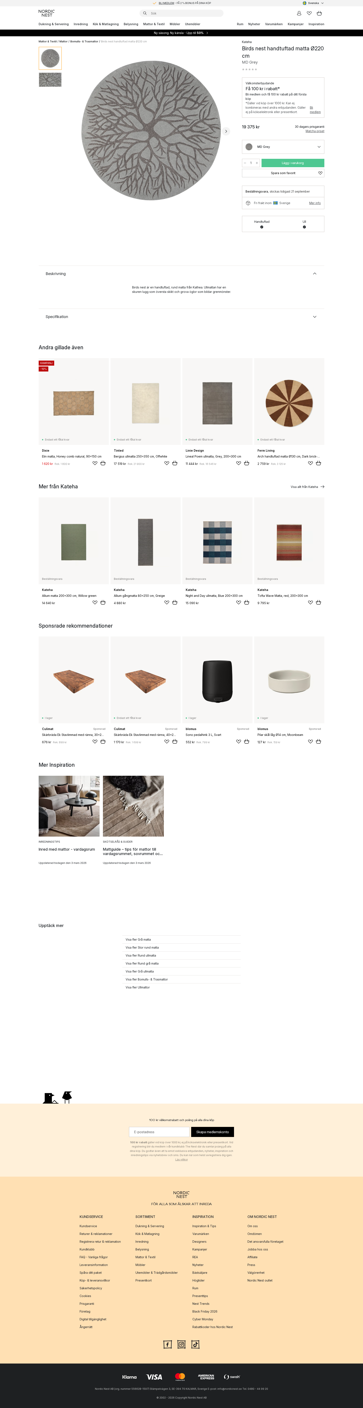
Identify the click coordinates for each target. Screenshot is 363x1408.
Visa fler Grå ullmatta (140, 971)
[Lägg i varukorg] (102, 462)
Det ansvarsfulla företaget (265, 1241)
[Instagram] (181, 1344)
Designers (199, 1241)
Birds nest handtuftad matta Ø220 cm (124, 41)
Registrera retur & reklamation (100, 1241)
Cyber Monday (202, 1319)
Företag (85, 1311)
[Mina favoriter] (309, 13)
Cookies (85, 1296)
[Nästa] (226, 131)
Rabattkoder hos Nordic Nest (212, 1327)
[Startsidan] (47, 13)
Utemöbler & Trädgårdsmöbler (156, 1272)
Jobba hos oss (257, 1249)
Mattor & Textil (154, 24)
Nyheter (254, 24)
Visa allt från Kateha (304, 487)
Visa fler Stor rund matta (142, 947)
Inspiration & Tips (204, 1226)
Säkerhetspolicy (91, 1288)
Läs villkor (181, 1159)
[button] (249, 69)
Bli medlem (315, 110)
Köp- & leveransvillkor (95, 1280)
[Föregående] (76, 131)
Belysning (131, 24)
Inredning (81, 24)
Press (251, 1265)
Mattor (63, 41)
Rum (240, 24)
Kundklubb (87, 1249)
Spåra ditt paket (91, 1272)
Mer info (315, 203)
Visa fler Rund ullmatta (141, 955)
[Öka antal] (257, 163)
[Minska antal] (245, 163)
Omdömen (254, 1234)
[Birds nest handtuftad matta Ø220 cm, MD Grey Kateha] (151, 131)
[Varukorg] (319, 13)
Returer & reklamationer (96, 1234)
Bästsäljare (199, 1272)
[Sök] (145, 13)
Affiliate (252, 1257)
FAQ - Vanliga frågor (94, 1257)
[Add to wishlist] (95, 463)
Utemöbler (192, 24)
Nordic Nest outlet (259, 1280)
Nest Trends (200, 1303)
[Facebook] (168, 1344)
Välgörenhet (255, 1272)
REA (195, 1257)
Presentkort (143, 1280)
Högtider (198, 1280)
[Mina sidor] (299, 13)
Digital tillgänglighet (93, 1319)
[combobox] (313, 3)
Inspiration (316, 24)
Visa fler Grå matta (138, 939)
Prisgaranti (87, 1303)
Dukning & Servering (54, 24)
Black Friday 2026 (204, 1311)
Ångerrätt (86, 1327)
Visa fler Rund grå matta (142, 963)
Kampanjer (296, 24)
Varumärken (274, 24)
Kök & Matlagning (106, 24)
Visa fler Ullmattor (138, 987)
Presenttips (200, 1296)
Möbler (175, 24)
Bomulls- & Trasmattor (84, 41)
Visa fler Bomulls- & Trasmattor (147, 979)
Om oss (252, 1226)
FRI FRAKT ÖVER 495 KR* (185, 3)
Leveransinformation (94, 1265)
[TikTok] (195, 1344)
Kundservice (88, 1226)
